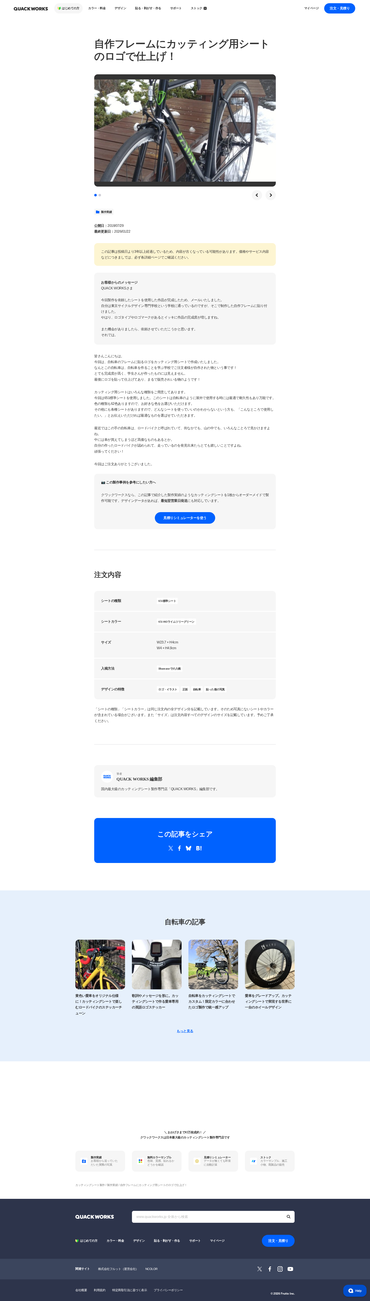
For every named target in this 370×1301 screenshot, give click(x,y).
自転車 (197, 689)
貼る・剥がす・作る (148, 8)
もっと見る (185, 1031)
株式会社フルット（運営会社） (118, 1269)
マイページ (311, 8)
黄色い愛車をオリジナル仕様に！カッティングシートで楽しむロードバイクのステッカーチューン (98, 1004)
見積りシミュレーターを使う (185, 518)
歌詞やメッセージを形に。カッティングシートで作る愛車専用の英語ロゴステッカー (155, 1001)
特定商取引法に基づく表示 (129, 1290)
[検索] (289, 1217)
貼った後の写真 (215, 689)
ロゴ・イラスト (167, 689)
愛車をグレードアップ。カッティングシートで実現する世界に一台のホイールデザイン (268, 1001)
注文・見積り (340, 8)
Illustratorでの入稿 (169, 668)
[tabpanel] (185, 130)
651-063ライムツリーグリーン (176, 621)
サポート (176, 8)
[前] (257, 195)
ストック (196, 8)
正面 (185, 689)
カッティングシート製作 (90, 1185)
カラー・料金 (97, 8)
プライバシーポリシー (168, 1290)
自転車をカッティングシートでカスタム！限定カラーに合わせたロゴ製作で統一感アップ (211, 1001)
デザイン (120, 8)
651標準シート (167, 601)
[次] (271, 195)
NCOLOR (151, 1269)
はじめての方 (70, 8)
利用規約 (99, 1290)
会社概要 (81, 1290)
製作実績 (106, 212)
